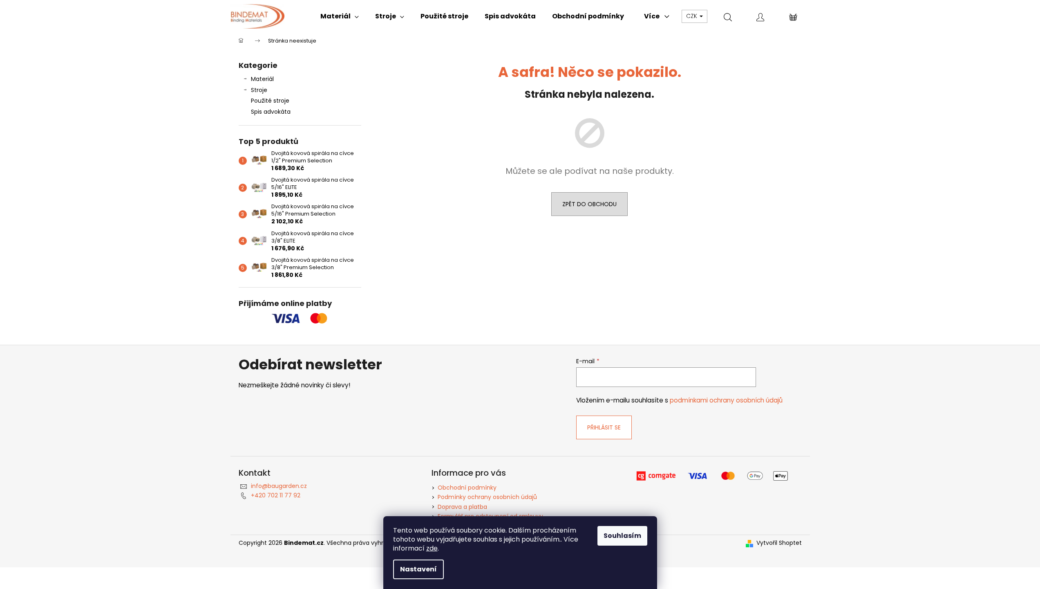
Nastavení (418, 569)
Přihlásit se (604, 427)
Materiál (262, 79)
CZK (692, 16)
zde (432, 548)
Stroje (259, 90)
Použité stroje (270, 101)
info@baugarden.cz (279, 486)
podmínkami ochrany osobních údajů (726, 400)
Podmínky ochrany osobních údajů (487, 497)
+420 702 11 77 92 (275, 495)
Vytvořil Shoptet (779, 543)
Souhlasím (622, 535)
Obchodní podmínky (467, 487)
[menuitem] (339, 16)
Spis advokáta (271, 112)
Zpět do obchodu (589, 204)
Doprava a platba (462, 507)
